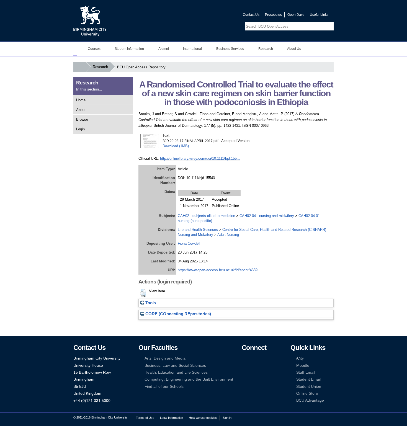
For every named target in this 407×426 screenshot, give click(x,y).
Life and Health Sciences (198, 230)
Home (81, 100)
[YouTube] (261, 358)
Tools (150, 303)
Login (80, 129)
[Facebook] (244, 358)
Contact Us (251, 14)
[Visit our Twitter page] (218, 16)
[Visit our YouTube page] (225, 16)
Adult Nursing (228, 235)
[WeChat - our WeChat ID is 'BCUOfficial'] (252, 372)
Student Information (129, 48)
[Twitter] (252, 358)
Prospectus (273, 14)
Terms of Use (145, 417)
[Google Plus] (261, 365)
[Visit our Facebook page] (212, 16)
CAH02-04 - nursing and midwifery (266, 216)
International (192, 48)
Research (265, 48)
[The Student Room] (261, 372)
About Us (294, 48)
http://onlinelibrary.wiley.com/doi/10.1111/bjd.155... (200, 158)
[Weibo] (244, 372)
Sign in (227, 417)
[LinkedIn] (244, 365)
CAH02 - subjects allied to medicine (206, 216)
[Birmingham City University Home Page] (75, 49)
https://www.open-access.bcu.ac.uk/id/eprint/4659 (217, 270)
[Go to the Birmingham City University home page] (90, 20)
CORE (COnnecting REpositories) (177, 314)
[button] (143, 293)
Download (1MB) (176, 146)
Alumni (163, 48)
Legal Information (171, 417)
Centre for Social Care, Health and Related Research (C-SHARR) (274, 230)
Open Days (295, 14)
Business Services (230, 48)
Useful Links (319, 14)
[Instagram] (252, 365)
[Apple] (244, 379)
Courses (94, 48)
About (81, 110)
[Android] (252, 379)
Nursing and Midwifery (195, 235)
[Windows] (261, 379)
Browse (82, 119)
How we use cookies (203, 417)
